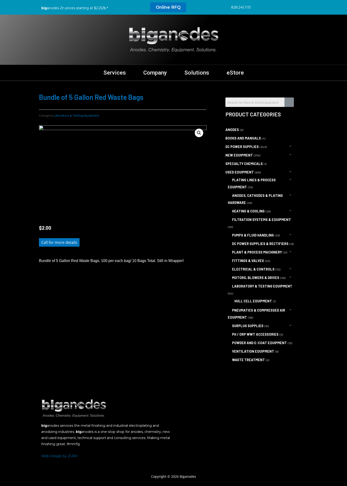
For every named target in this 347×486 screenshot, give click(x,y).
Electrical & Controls (253, 269)
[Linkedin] (280, 7)
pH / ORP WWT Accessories (255, 334)
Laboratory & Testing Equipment (76, 116)
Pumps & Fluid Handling (253, 235)
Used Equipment (239, 172)
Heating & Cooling (248, 211)
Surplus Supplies (247, 326)
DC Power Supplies (242, 147)
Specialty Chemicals (244, 164)
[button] (168, 7)
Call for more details (59, 242)
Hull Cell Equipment (253, 301)
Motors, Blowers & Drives (255, 278)
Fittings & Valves (248, 261)
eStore (235, 72)
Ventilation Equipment (253, 351)
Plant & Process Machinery (257, 252)
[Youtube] (291, 7)
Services (114, 72)
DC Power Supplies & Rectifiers (260, 244)
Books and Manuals (243, 138)
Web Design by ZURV (59, 456)
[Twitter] (270, 7)
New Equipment (239, 155)
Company (155, 72)
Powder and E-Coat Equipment (259, 343)
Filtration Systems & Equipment (261, 220)
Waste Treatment (248, 360)
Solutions (196, 72)
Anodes (232, 130)
